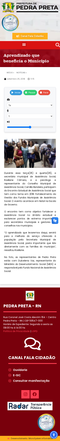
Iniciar (17, 92)
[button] (24, 44)
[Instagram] (25, 394)
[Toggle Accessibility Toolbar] (54, 434)
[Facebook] (34, 394)
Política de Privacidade (16, 331)
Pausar (31, 92)
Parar (45, 92)
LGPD (35, 331)
